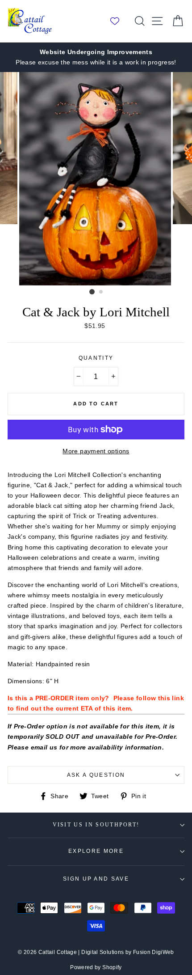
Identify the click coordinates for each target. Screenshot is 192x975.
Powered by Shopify (96, 967)
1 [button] (92, 291)
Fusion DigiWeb (153, 952)
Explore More (96, 851)
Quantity (96, 358)
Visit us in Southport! (96, 825)
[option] (96, 57)
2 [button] (101, 292)
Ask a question (96, 775)
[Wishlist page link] (119, 21)
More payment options (96, 451)
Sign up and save (96, 878)
